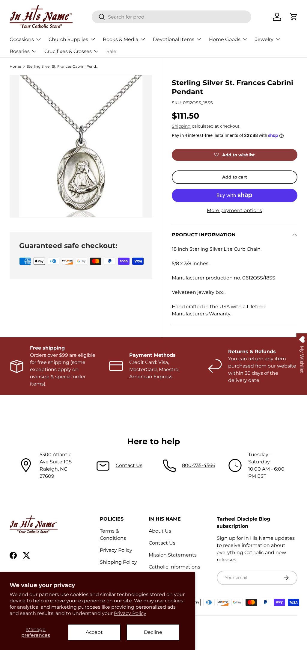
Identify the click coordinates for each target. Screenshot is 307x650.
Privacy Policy (130, 613)
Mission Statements (173, 555)
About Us (160, 531)
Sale (111, 51)
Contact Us (129, 465)
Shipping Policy (118, 562)
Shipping (181, 126)
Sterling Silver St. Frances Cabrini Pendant (63, 66)
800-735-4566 (198, 465)
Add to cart (234, 177)
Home (15, 66)
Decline (153, 632)
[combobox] (172, 16)
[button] (293, 16)
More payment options (234, 210)
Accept (94, 632)
